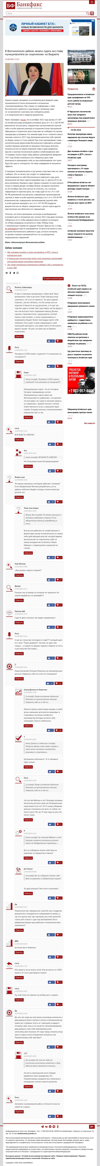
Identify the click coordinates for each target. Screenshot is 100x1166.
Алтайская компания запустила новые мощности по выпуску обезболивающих (81, 234)
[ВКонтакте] (6, 272)
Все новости (89, 423)
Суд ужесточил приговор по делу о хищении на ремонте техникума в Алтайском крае (80, 354)
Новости (73, 89)
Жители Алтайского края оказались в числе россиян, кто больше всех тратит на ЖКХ (81, 199)
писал (23, 119)
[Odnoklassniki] (58, 1126)
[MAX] (54, 1126)
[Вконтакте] (46, 1126)
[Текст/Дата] (92, 13)
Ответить (19, 336)
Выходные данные (13, 1156)
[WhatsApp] (17, 272)
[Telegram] (13, 272)
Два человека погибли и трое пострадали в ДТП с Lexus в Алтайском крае (80, 154)
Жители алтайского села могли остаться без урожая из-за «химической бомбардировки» (81, 216)
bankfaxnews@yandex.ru (27, 1133)
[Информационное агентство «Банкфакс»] (26, 6)
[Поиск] (87, 13)
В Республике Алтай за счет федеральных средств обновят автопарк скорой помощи (81, 185)
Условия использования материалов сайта (38, 1156)
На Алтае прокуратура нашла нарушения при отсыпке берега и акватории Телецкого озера (81, 137)
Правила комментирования (66, 1156)
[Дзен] (50, 1126)
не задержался (11, 228)
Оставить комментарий (53, 278)
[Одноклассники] (10, 272)
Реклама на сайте (48, 1158)
